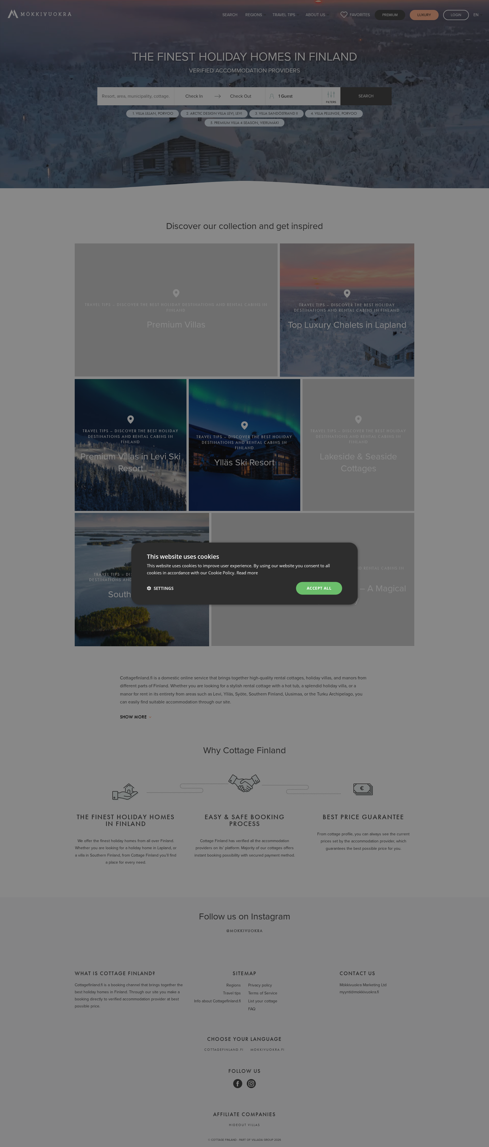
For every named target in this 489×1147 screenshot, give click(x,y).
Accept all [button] (319, 588)
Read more (247, 572)
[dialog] (244, 573)
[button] (160, 588)
